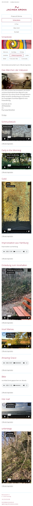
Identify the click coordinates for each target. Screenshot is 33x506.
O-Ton (16, 24)
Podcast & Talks (14, 58)
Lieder (27, 55)
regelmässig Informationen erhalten (10, 504)
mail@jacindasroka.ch (14, 2)
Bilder (4, 58)
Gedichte (5, 55)
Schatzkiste (16, 20)
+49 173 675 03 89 (5, 2)
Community (24, 58)
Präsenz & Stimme (16, 16)
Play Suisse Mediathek (8, 110)
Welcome (5, 52)
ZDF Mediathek (6, 106)
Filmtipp (22, 52)
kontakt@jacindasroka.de (8, 502)
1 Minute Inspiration (16, 55)
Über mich (16, 28)
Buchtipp (13, 52)
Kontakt (16, 32)
